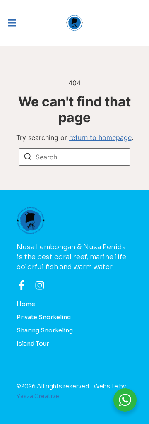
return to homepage (100, 137)
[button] (12, 23)
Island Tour (33, 343)
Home (26, 304)
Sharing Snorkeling (45, 330)
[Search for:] (74, 157)
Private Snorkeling (44, 317)
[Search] (27, 157)
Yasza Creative (38, 396)
